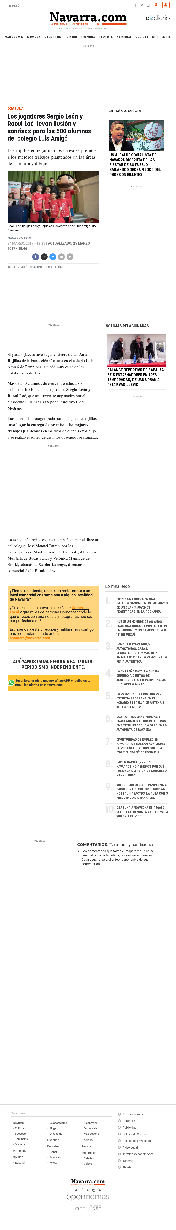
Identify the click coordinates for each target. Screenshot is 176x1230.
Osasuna (88, 37)
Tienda (127, 1167)
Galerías (89, 1158)
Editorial (20, 1162)
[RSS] (99, 1190)
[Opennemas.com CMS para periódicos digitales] (88, 1201)
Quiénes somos (133, 1114)
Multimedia (161, 37)
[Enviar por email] (61, 256)
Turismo (128, 1161)
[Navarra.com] (88, 18)
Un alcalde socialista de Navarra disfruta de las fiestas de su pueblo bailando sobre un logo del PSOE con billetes (135, 165)
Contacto (129, 1121)
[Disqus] (122, 928)
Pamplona (52, 37)
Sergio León (53, 267)
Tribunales (21, 1139)
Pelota (53, 1162)
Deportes (53, 1146)
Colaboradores (58, 1123)
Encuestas (55, 1133)
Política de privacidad (137, 1141)
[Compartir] (35, 256)
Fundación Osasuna (28, 267)
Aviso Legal (130, 1147)
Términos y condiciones (131, 844)
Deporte (106, 37)
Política (19, 1128)
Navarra (34, 37)
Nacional (124, 37)
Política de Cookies (135, 1134)
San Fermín (14, 37)
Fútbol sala (90, 1128)
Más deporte (91, 1133)
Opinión (71, 37)
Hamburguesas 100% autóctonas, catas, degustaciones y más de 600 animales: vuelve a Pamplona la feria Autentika (141, 653)
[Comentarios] (69, 256)
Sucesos (20, 1133)
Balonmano (90, 1123)
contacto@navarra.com (30, 638)
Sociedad (20, 1144)
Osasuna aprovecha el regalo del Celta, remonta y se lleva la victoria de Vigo (142, 812)
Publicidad (130, 1127)
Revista (141, 37)
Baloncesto (56, 1157)
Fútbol (53, 1151)
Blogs (52, 1128)
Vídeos (88, 1163)
